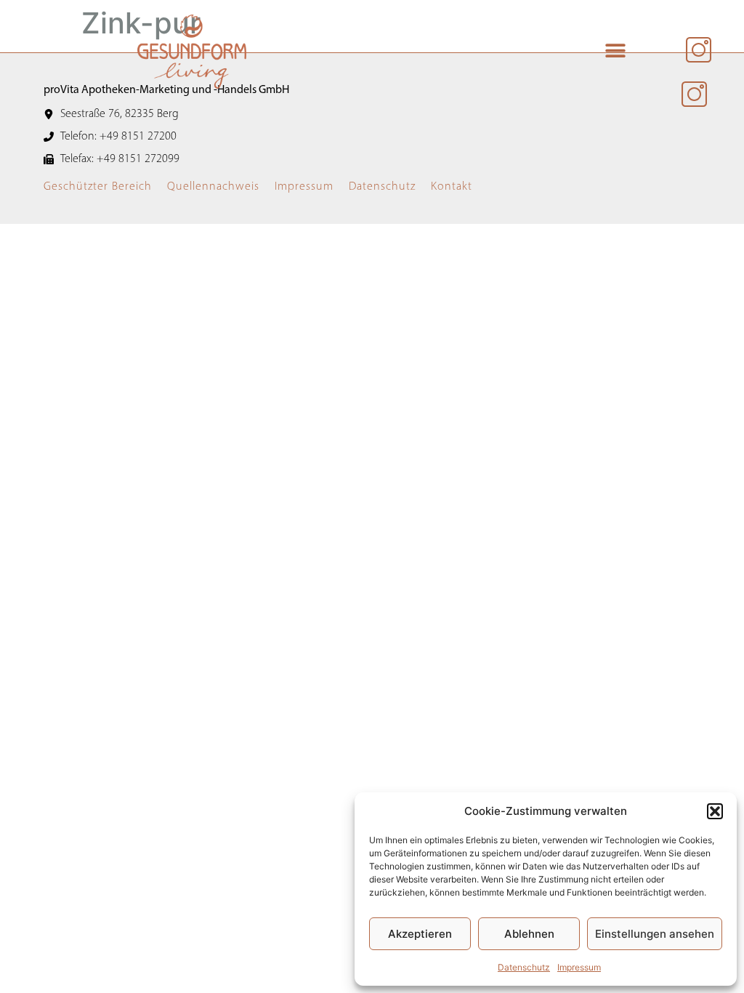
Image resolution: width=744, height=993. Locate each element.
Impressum (579, 967)
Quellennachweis (213, 187)
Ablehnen (529, 934)
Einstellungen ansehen (654, 934)
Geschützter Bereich (98, 187)
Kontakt (451, 187)
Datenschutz (524, 967)
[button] (715, 811)
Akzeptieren (420, 934)
